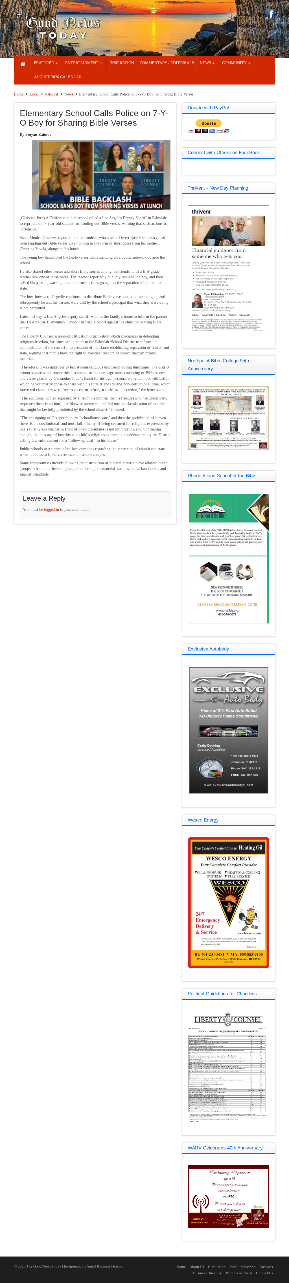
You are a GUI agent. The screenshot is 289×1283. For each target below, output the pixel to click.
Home (18, 94)
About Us (197, 1267)
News (68, 94)
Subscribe (247, 1267)
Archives (266, 1267)
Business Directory (207, 1273)
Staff (233, 1267)
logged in (51, 509)
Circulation (216, 1267)
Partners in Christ (239, 1273)
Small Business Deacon (105, 1266)
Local (34, 94)
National (51, 94)
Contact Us (264, 1273)
